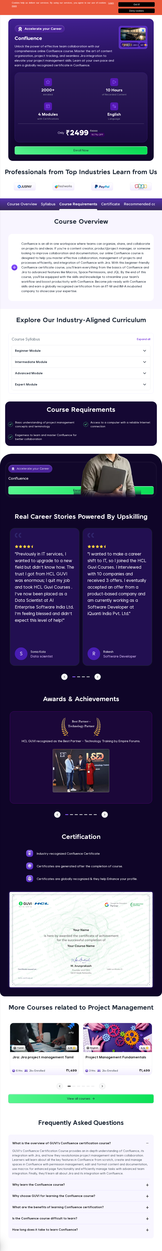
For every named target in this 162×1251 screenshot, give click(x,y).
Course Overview (22, 204)
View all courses (78, 1098)
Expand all (143, 339)
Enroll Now (81, 150)
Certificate (110, 204)
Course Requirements (78, 204)
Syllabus (48, 204)
